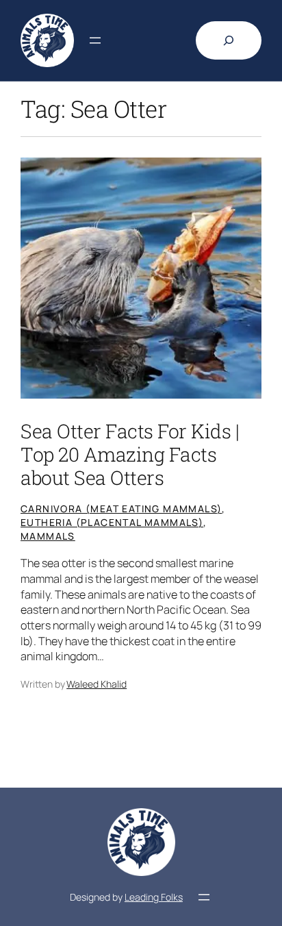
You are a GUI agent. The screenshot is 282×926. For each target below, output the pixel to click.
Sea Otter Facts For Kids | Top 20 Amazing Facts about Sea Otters (130, 454)
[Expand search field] (228, 40)
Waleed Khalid (96, 683)
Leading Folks (154, 896)
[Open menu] (95, 40)
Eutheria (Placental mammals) (112, 522)
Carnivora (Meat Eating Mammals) (121, 508)
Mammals (48, 535)
